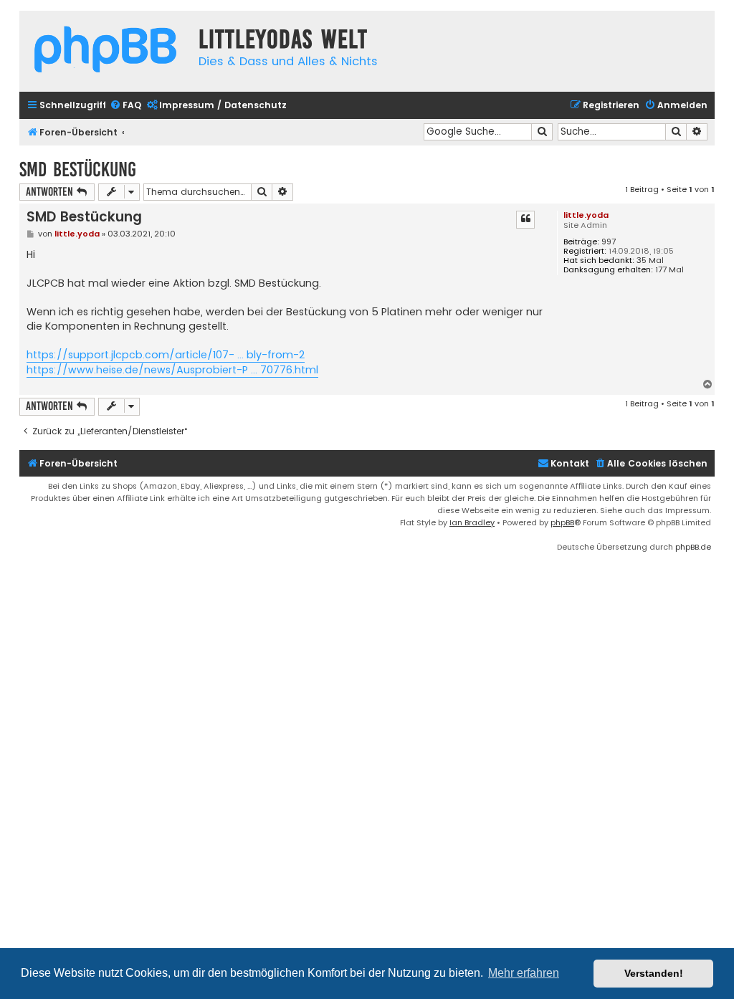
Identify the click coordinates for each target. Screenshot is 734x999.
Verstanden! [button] (653, 973)
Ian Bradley (472, 522)
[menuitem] (125, 105)
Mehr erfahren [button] (523, 973)
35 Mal (650, 260)
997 (608, 242)
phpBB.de (693, 547)
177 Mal (669, 269)
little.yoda (586, 215)
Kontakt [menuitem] (569, 463)
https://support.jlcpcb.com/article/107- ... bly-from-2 (166, 355)
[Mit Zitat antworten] (525, 219)
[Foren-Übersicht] (105, 51)
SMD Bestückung (77, 169)
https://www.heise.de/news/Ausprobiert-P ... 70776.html (172, 370)
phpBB (562, 522)
